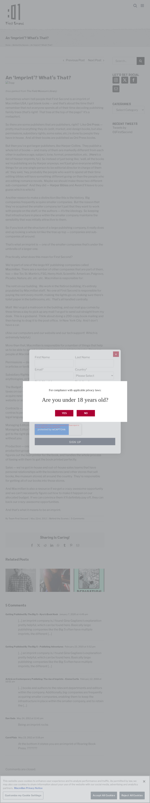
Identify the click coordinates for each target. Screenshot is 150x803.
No (86, 413)
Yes (64, 413)
